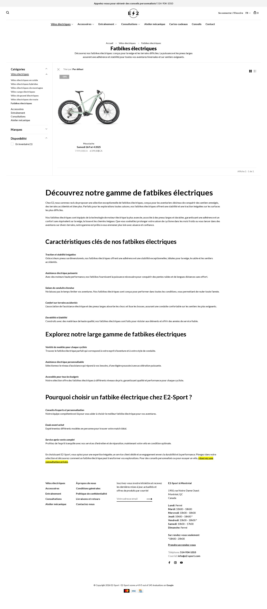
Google (170, 585)
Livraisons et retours (88, 498)
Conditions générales (88, 488)
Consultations (129, 24)
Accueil (109, 43)
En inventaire (23, 144)
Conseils (196, 24)
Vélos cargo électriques (23, 91)
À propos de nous (86, 483)
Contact (210, 24)
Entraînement (106, 24)
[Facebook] (169, 562)
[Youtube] (181, 562)
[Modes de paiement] (127, 591)
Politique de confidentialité (91, 493)
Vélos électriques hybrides (24, 84)
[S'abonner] (148, 498)
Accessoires (84, 24)
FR (247, 13)
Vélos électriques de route (24, 99)
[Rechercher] (8, 13)
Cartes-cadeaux (178, 24)
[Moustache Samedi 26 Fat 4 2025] (88, 107)
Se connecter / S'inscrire (230, 13)
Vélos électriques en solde (24, 80)
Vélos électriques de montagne (27, 88)
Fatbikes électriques (151, 43)
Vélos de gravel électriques (25, 95)
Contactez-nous (85, 504)
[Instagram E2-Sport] (175, 562)
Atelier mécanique (154, 24)
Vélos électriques (61, 24)
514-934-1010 (165, 3)
